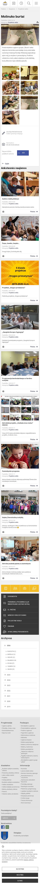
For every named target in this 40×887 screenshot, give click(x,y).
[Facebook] (2, 827)
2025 (8, 675)
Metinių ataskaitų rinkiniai (9, 789)
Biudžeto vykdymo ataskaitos (11, 782)
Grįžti (7, 164)
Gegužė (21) (11, 657)
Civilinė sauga (25, 798)
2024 (8, 680)
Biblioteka (24, 737)
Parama (11, 626)
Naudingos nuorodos (27, 786)
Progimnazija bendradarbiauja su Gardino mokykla (17, 379)
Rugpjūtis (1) (11, 651)
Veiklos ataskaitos (7, 784)
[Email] (7, 827)
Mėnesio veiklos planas (17, 615)
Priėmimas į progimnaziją (28, 789)
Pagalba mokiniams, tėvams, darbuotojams (29, 756)
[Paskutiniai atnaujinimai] (21, 3)
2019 (8, 707)
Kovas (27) (10, 663)
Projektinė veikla (23, 9)
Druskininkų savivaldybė (21, 835)
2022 (8, 691)
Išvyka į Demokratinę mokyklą (12, 517)
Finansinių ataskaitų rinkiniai (10, 773)
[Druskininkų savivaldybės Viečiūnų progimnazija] (5, 3)
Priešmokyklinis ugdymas (28, 728)
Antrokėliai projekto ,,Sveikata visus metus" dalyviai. (17, 424)
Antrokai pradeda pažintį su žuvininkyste (16, 563)
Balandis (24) (11, 660)
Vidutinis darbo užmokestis (10, 794)
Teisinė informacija (26, 800)
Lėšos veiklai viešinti (8, 775)
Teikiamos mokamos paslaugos (27, 752)
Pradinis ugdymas (26, 730)
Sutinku (20, 881)
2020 (8, 701)
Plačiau (32, 211)
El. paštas (12, 610)
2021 (8, 696)
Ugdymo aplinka (7, 726)
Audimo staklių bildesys (10, 199)
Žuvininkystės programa (10, 471)
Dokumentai (12, 596)
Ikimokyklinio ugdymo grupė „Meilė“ (29, 761)
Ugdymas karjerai (26, 740)
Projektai (4, 777)
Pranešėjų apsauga (26, 784)
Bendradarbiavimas (8, 730)
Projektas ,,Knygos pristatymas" (13, 288)
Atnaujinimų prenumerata (18, 632)
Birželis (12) (11, 654)
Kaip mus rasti (6, 733)
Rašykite (5, 818)
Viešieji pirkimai (6, 780)
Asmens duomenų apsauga (29, 773)
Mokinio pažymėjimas (27, 742)
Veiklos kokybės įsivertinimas (11, 787)
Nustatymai (20, 869)
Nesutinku (20, 875)
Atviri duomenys (26, 803)
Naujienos (12, 9)
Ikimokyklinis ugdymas (28, 726)
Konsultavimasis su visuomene (27, 776)
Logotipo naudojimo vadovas (29, 791)
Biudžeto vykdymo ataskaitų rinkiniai (10, 769)
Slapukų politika (25, 793)
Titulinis (3, 9)
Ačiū (22, 153)
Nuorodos (24, 768)
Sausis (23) (10, 669)
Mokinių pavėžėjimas (27, 749)
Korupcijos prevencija (27, 796)
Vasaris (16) (11, 666)
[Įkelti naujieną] (13, 3)
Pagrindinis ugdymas (27, 733)
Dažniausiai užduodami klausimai (28, 781)
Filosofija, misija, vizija (8, 728)
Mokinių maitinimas (27, 747)
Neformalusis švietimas (28, 735)
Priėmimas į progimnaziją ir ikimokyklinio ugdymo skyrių (19, 603)
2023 (8, 685)
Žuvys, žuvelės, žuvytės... (11, 243)
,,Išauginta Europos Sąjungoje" (13, 332)
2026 (8, 645)
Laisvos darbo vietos (27, 771)
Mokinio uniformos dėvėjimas (29, 744)
